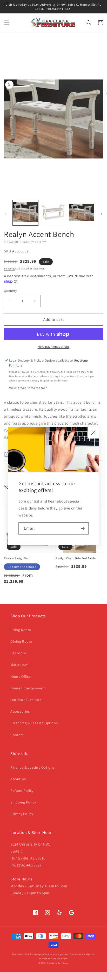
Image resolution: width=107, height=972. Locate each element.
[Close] (93, 433)
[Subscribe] (82, 528)
